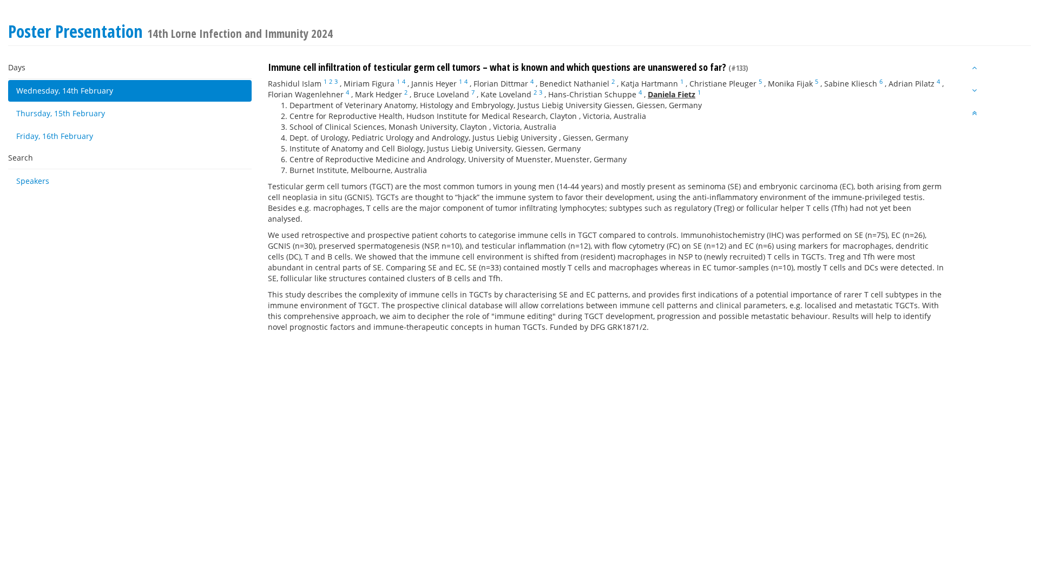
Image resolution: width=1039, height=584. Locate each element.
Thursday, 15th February (60, 113)
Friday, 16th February (54, 136)
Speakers (32, 181)
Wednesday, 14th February (64, 90)
